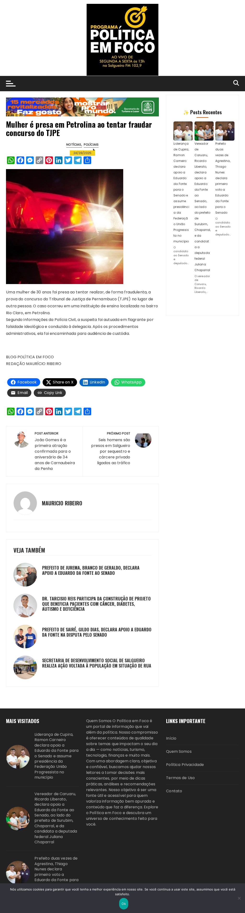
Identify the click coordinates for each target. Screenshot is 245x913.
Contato (174, 791)
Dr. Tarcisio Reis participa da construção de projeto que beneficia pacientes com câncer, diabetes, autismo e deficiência (96, 603)
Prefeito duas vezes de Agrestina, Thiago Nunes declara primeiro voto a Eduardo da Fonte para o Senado (222, 178)
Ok (124, 904)
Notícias (73, 144)
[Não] (239, 898)
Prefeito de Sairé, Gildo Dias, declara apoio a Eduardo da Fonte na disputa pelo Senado (96, 632)
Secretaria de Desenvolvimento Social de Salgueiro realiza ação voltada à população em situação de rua (96, 663)
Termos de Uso (180, 778)
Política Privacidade (185, 764)
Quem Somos (179, 751)
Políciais (91, 144)
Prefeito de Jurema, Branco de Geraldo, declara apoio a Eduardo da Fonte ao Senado (90, 570)
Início (171, 738)
